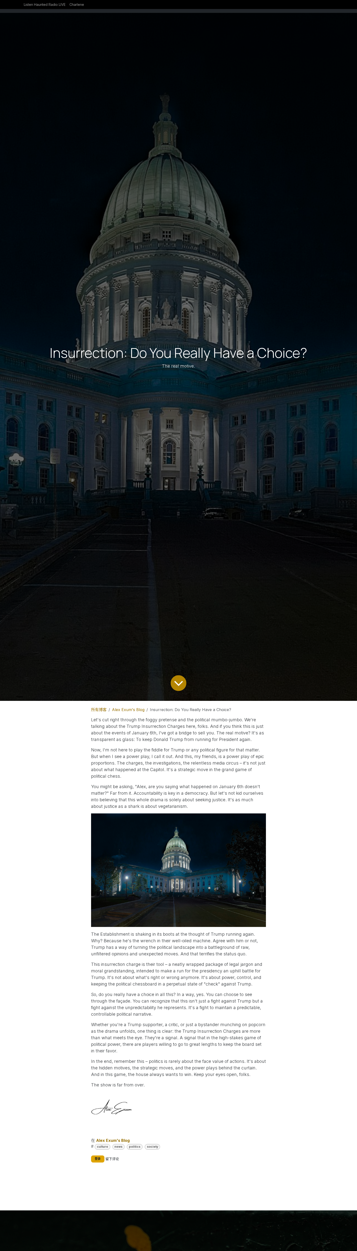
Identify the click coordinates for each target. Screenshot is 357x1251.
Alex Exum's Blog (128, 709)
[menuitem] (45, 4)
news (118, 1146)
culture (102, 1146)
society (152, 1146)
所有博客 (99, 709)
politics (134, 1146)
